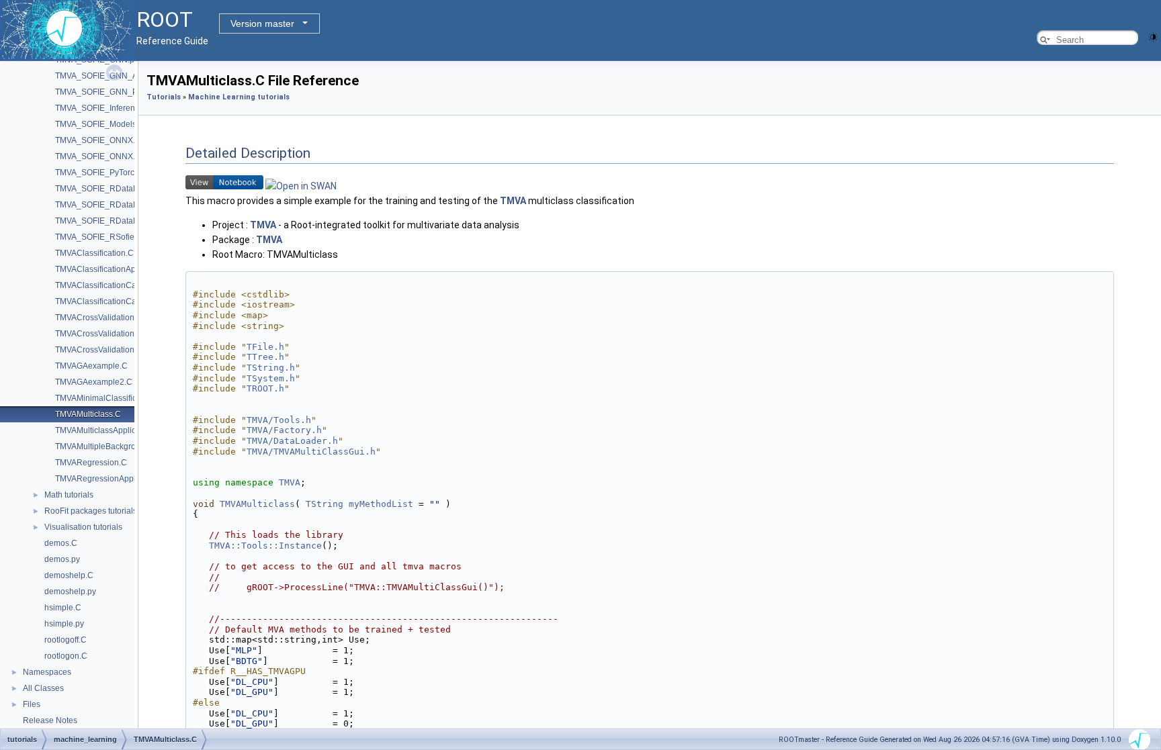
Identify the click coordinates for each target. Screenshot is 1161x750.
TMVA (513, 200)
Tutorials (163, 97)
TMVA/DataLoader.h (292, 441)
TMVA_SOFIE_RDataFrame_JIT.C (117, 221)
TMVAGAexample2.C (93, 382)
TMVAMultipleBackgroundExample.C (122, 446)
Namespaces (47, 672)
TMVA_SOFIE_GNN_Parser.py (111, 92)
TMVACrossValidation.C (98, 317)
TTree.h (265, 357)
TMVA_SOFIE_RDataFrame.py (111, 204)
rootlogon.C (65, 656)
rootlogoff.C (65, 640)
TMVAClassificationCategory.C (111, 285)
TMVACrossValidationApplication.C (119, 333)
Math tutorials (68, 495)
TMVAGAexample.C (91, 366)
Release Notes (50, 720)
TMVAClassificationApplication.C (115, 269)
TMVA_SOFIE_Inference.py (105, 108)
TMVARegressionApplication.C (111, 478)
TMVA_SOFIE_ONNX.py (99, 156)
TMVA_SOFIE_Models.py (101, 124)
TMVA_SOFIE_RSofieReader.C (112, 237)
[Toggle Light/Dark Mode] (1153, 36)
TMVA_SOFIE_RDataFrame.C (110, 188)
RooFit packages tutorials (90, 511)
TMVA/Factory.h (284, 430)
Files (31, 704)
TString (324, 504)
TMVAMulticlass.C (88, 414)
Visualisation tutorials (83, 527)
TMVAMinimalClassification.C (109, 398)
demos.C (60, 543)
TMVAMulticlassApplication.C (108, 430)
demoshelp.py (70, 591)
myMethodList (381, 504)
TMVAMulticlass (257, 504)
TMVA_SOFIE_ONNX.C (98, 140)
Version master (262, 23)
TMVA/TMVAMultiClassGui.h (311, 452)
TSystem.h (271, 378)
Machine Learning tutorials (239, 97)
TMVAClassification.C (94, 253)
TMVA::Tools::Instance (265, 546)
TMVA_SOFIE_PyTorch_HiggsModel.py (127, 172)
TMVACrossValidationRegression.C (120, 350)
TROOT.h (265, 388)
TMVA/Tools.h (279, 420)
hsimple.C (62, 607)
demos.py (62, 559)
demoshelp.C (68, 575)
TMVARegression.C (91, 462)
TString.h (271, 368)
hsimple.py (64, 623)
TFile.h (265, 347)
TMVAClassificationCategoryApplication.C (131, 301)
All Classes (43, 688)
